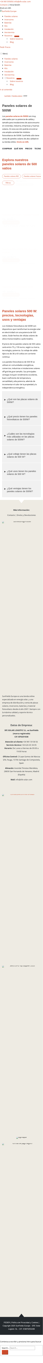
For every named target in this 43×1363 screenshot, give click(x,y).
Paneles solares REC (11, 176)
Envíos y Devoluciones (26, 515)
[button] (13, 35)
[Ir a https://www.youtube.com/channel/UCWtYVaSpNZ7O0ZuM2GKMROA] (21, 784)
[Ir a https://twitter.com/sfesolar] (28, 784)
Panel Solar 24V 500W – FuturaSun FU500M (20, 214)
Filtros (8, 183)
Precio (28, 148)
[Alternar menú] (18, 78)
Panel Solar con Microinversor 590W (17, 287)
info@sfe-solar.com (22, 1)
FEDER (7, 1322)
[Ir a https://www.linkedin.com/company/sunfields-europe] (35, 784)
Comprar (7, 148)
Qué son (18, 148)
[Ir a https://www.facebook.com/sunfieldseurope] (8, 784)
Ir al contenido (6, 89)
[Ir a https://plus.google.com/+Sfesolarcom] (15, 784)
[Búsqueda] (5, 1352)
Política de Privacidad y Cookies (24, 1322)
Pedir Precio (5, 47)
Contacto (4, 4)
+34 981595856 (7, 1)
